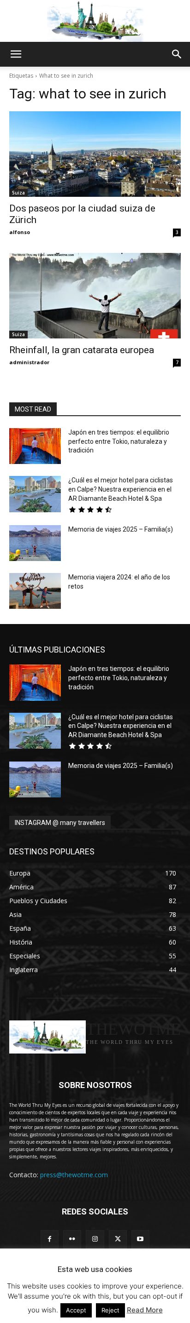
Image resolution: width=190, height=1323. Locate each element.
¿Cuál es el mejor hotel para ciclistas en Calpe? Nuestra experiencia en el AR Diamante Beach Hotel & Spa (120, 489)
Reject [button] (110, 1310)
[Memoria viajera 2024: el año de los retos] (35, 591)
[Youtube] (140, 1239)
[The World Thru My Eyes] (95, 21)
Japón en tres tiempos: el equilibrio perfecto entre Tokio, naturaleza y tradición (118, 441)
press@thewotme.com (74, 1174)
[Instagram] (95, 1239)
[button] (15, 54)
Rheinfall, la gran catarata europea (81, 349)
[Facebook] (50, 1239)
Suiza (18, 192)
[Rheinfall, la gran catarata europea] (95, 295)
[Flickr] (72, 1239)
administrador (29, 362)
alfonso (19, 232)
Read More (145, 1310)
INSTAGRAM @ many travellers (60, 822)
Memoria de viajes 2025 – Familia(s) (120, 529)
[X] (118, 1239)
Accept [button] (76, 1310)
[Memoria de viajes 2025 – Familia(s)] (35, 543)
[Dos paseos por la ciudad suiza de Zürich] (95, 154)
